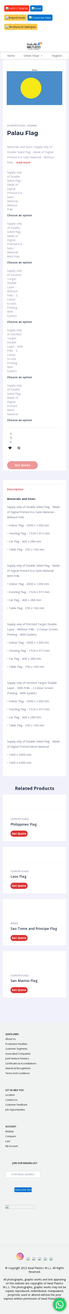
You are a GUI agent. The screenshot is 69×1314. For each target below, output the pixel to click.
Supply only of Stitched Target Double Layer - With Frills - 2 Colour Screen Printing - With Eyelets (15, 331)
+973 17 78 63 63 (18, 8)
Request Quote (17, 17)
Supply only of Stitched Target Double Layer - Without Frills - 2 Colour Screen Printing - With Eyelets (14, 272)
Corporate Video (41, 17)
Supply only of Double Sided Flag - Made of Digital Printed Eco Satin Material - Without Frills (14, 174)
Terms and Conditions (17, 1073)
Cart (7, 1141)
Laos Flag (18, 876)
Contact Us (11, 1100)
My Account (11, 1146)
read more (23, 162)
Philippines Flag (24, 824)
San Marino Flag (24, 980)
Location (10, 1095)
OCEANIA (32, 125)
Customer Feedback (16, 1104)
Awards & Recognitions (17, 1068)
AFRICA (14, 923)
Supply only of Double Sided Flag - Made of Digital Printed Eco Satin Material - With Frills (14, 225)
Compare (10, 1136)
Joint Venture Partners (17, 1058)
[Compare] (19, 447)
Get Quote (22, 465)
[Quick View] (33, 802)
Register (57, 55)
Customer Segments (16, 1048)
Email (38, 8)
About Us (10, 1039)
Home (11, 55)
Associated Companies (17, 1053)
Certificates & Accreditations (20, 1063)
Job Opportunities (15, 1109)
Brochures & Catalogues (22, 27)
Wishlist (9, 1131)
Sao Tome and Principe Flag (34, 928)
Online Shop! (31, 55)
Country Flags (16, 125)
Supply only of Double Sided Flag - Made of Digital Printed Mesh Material (14, 387)
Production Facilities (16, 1044)
